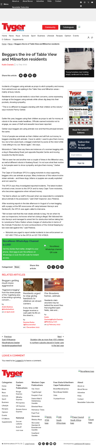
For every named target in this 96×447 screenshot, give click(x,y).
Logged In (19, 360)
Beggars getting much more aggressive (10, 283)
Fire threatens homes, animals (52, 294)
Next (59, 336)
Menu (6, 4)
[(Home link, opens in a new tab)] (12, 373)
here (16, 252)
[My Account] (88, 37)
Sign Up (81, 163)
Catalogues (68, 27)
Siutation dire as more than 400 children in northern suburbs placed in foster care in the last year (47, 342)
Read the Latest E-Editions (81, 131)
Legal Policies (30, 444)
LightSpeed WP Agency (82, 444)
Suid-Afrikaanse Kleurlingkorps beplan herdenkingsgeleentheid (12, 342)
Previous (8, 336)
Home (4, 44)
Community (50, 27)
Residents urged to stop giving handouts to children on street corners (32, 298)
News (10, 44)
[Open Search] (92, 37)
